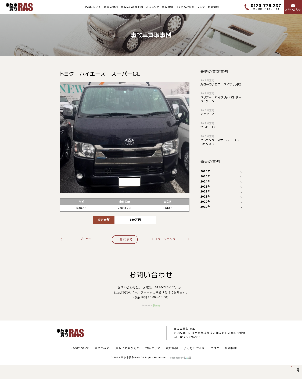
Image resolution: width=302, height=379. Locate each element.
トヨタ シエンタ (164, 238)
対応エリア (152, 7)
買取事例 (167, 7)
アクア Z (207, 114)
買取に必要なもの (132, 7)
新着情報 (213, 7)
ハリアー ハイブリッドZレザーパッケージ (221, 99)
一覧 (124, 239)
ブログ (201, 7)
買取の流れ (111, 7)
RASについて (92, 7)
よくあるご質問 (185, 7)
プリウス (86, 238)
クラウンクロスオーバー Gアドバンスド (220, 142)
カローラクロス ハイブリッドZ (221, 84)
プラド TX (208, 127)
